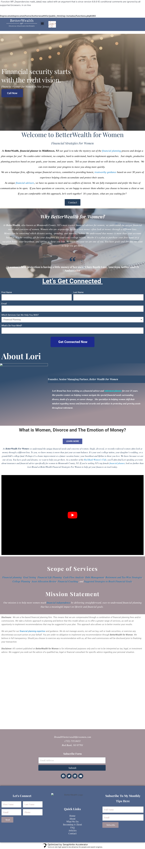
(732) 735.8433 (72, 741)
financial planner (117, 463)
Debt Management (94, 577)
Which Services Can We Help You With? (20, 315)
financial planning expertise (32, 631)
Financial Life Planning (50, 577)
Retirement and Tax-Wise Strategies (123, 577)
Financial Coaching (68, 581)
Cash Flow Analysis (73, 577)
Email (4, 303)
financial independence (58, 602)
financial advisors (25, 182)
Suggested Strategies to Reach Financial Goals (108, 581)
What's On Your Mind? (11, 325)
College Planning (21, 581)
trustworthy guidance (105, 172)
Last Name (78, 292)
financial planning (111, 150)
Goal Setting (29, 577)
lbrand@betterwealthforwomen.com (72, 737)
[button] (42, 23)
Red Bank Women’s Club (95, 459)
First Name (6, 292)
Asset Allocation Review (44, 581)
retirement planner (113, 390)
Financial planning (12, 577)
